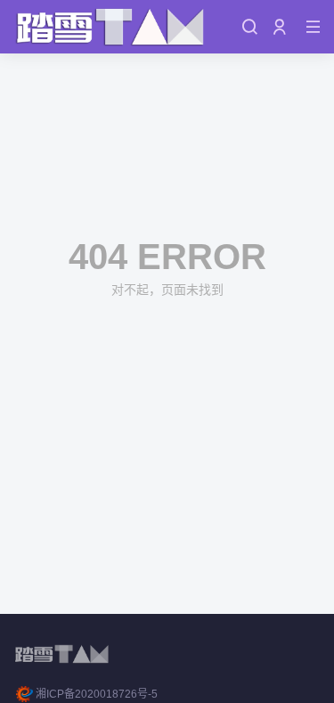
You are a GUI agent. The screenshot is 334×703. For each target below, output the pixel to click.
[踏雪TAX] (110, 26)
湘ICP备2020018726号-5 (97, 694)
